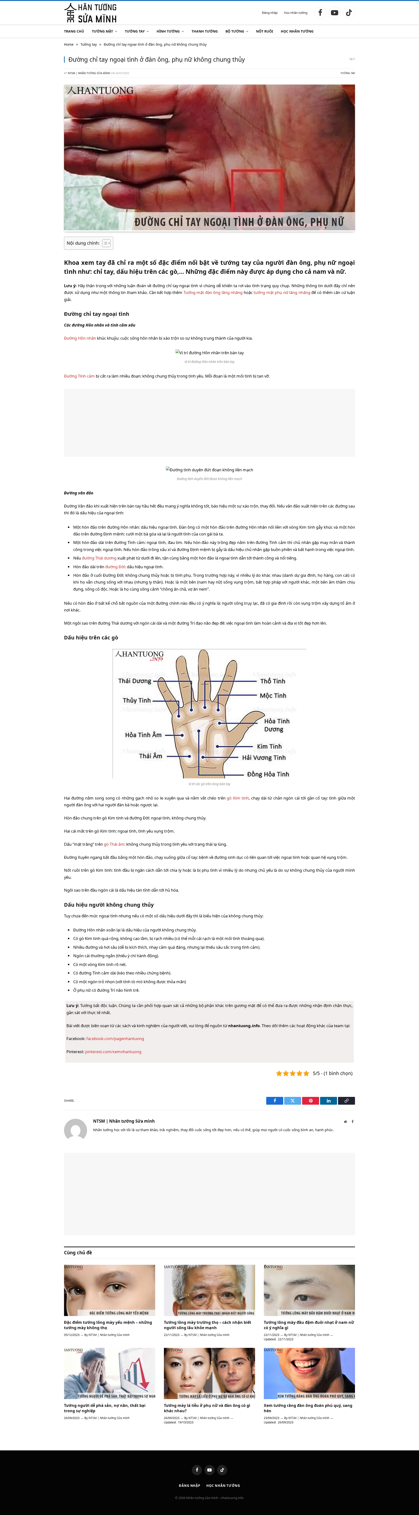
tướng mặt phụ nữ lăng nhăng (282, 292)
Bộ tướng (235, 31)
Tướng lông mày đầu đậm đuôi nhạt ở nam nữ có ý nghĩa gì (309, 1325)
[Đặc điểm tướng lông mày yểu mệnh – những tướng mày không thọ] (109, 1290)
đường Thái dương (99, 558)
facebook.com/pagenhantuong (115, 1038)
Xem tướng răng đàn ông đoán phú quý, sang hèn (308, 1408)
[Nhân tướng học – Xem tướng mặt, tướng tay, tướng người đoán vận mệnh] (90, 12)
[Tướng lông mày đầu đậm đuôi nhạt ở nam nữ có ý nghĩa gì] (309, 1290)
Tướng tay (135, 31)
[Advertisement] (209, 423)
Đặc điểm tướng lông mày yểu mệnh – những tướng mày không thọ (108, 1325)
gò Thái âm (114, 844)
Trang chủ (74, 31)
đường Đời (115, 566)
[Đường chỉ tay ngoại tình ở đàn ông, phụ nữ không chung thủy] (209, 229)
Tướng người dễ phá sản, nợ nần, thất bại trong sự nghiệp (104, 1408)
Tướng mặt (102, 31)
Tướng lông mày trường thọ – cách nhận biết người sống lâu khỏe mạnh (207, 1325)
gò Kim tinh (238, 798)
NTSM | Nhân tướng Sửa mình (89, 73)
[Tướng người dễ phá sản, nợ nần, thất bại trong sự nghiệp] (109, 1373)
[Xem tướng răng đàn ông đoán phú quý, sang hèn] (309, 1373)
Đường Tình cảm (79, 376)
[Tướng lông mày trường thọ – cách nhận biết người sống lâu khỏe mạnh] (209, 1290)
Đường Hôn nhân (80, 338)
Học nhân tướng (295, 12)
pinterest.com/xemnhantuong (113, 1051)
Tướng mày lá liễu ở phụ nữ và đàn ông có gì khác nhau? (207, 1408)
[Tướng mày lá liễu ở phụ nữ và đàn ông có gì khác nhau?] (209, 1373)
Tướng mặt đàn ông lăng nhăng (213, 292)
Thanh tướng (205, 31)
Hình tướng (168, 31)
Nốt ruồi (264, 31)
